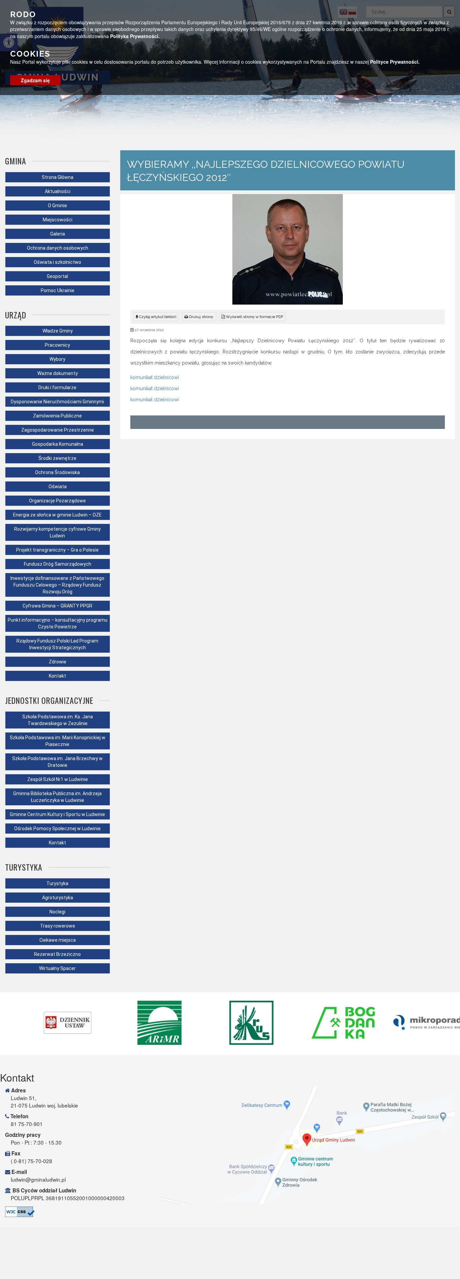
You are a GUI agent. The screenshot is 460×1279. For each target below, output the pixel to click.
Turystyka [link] (57, 883)
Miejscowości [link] (57, 219)
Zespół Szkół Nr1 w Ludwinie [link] (57, 779)
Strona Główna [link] (57, 177)
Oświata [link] (57, 486)
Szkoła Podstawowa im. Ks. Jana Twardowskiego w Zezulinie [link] (57, 720)
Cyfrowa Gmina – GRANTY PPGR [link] (57, 606)
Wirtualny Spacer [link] (57, 968)
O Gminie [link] (57, 205)
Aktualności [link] (57, 191)
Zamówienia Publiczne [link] (57, 415)
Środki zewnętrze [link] (57, 458)
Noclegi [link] (57, 911)
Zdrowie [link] (57, 661)
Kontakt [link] (57, 676)
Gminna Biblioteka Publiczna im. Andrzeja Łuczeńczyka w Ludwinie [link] (57, 797)
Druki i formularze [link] (57, 387)
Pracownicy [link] (57, 345)
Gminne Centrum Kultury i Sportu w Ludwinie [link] (57, 814)
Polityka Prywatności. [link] (135, 35)
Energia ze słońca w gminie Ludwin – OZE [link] (57, 515)
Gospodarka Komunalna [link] (57, 444)
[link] (199, 316)
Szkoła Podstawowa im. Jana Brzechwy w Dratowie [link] (57, 762)
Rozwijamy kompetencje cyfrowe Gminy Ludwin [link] (57, 532)
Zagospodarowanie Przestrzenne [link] (57, 430)
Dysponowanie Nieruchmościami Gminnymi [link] (57, 401)
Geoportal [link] (57, 276)
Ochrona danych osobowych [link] (57, 248)
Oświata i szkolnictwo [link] (57, 262)
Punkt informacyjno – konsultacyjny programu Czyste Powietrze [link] (57, 623)
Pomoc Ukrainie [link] (57, 290)
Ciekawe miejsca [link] (57, 940)
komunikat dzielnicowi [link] (154, 377)
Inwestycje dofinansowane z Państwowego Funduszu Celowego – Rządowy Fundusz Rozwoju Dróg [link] (57, 584)
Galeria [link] (57, 234)
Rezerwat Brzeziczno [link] (57, 954)
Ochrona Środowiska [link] (57, 472)
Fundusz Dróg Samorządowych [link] (57, 564)
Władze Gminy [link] (57, 331)
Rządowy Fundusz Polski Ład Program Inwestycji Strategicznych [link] (57, 644)
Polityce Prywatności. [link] (395, 61)
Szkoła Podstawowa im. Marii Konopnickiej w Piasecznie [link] (57, 741)
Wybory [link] (57, 359)
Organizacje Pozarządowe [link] (57, 500)
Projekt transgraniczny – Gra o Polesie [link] (57, 550)
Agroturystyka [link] (57, 897)
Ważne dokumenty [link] (57, 373)
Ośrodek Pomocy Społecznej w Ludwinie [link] (57, 828)
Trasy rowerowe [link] (57, 926)
